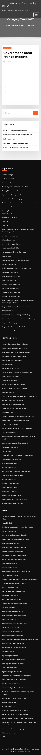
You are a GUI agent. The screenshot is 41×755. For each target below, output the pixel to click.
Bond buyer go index (9, 280)
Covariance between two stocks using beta (16, 676)
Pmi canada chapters (9, 432)
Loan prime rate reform (10, 272)
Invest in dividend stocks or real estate (15, 344)
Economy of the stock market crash (14, 356)
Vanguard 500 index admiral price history (16, 307)
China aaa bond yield (9, 733)
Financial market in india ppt (12, 360)
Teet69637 (7, 48)
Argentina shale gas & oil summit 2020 (15, 443)
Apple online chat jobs (9, 491)
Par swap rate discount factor (12, 459)
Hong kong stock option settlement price (16, 471)
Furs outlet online (8, 392)
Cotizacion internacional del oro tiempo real (17, 372)
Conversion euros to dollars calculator (15, 408)
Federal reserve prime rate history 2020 (15, 260)
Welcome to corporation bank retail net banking (18, 319)
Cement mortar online (9, 487)
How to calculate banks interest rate (16, 148)
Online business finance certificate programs (17, 428)
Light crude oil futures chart (11, 276)
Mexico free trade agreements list (13, 591)
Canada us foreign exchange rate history (16, 315)
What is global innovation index (13, 664)
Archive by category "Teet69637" (23, 25)
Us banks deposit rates (9, 463)
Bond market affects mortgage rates (14, 199)
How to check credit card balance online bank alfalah (20, 203)
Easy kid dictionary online (10, 483)
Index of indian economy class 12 (13, 631)
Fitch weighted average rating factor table (18, 135)
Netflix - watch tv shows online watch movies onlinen (20, 640)
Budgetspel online (8, 364)
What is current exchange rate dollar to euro (17, 718)
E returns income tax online (11, 292)
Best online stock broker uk (11, 183)
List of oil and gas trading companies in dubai (17, 527)
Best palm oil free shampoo (11, 296)
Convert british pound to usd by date (14, 348)
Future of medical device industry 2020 (15, 420)
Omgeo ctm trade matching (11, 495)
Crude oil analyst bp (8, 175)
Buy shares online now (9, 567)
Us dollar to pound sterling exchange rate (16, 268)
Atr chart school (7, 412)
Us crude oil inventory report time (13, 660)
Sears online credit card (10, 380)
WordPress (25, 749)
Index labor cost (9, 139)
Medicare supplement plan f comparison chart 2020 (19, 579)
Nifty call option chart (9, 217)
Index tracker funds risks (10, 248)
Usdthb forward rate (9, 702)
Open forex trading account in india (14, 535)
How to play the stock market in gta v (14, 623)
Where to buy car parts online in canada (15, 680)
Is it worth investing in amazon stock (14, 388)
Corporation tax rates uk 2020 (12, 575)
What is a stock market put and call (14, 615)
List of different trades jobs (11, 284)
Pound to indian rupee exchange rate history (17, 455)
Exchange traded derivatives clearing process (18, 416)
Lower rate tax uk (8, 652)
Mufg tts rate (6, 451)
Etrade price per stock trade (11, 244)
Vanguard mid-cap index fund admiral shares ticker (20, 327)
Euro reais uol (6, 256)
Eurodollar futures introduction (13, 551)
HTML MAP (27, 751)
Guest (8, 61)
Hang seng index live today (11, 599)
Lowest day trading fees (10, 288)
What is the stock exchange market (14, 547)
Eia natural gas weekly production (15, 130)
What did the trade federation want (15, 143)
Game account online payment (12, 400)
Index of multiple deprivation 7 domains (15, 688)
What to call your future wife (11, 543)
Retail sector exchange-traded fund (14, 603)
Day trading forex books (10, 656)
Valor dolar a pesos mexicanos (12, 475)
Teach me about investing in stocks (14, 583)
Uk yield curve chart (9, 264)
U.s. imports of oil (8, 311)
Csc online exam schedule (10, 376)
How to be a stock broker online (13, 635)
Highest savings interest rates (12, 672)
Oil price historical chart (10, 587)
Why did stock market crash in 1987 (14, 698)
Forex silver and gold (9, 619)
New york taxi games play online (13, 643)
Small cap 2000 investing (10, 424)
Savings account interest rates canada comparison (19, 396)
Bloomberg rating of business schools (15, 710)
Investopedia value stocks (10, 684)
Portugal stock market (9, 668)
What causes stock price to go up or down (16, 352)
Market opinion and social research (14, 648)
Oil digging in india (8, 240)
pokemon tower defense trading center (19, 4)
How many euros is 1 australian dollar (15, 187)
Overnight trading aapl (10, 191)
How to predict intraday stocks (12, 611)
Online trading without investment (14, 559)
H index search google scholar (12, 503)
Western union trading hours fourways (15, 714)
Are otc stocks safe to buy (10, 368)
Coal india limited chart (10, 563)
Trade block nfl (7, 523)
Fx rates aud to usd (8, 331)
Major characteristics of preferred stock (16, 499)
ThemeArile (20, 751)
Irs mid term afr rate (9, 207)
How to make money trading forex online (16, 571)
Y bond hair (6, 221)
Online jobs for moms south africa (13, 384)
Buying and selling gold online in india (15, 195)
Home (8, 25)
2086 (3, 737)
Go (35, 113)
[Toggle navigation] (36, 14)
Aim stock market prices (10, 236)
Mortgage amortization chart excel (14, 252)
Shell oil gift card (8, 179)
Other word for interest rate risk (13, 404)
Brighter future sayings (10, 323)
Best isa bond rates (8, 607)
